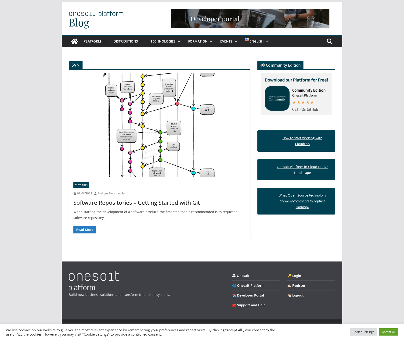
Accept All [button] (388, 332)
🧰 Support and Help (249, 305)
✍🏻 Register (296, 285)
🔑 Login (294, 275)
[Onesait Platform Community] (74, 41)
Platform (92, 41)
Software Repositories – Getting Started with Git (136, 202)
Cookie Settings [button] (363, 332)
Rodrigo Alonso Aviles (112, 193)
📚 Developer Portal (248, 295)
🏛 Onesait (240, 275)
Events (226, 41)
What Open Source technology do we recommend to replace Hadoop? (302, 201)
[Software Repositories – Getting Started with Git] (159, 125)
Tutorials (81, 185)
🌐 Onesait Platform (248, 285)
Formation (198, 41)
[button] (103, 41)
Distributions (126, 41)
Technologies (163, 41)
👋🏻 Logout (295, 295)
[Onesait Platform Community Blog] (94, 274)
